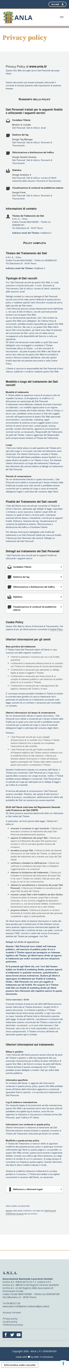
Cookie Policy (56, 629)
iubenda (9, 1210)
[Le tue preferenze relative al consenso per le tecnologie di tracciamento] (63, 1363)
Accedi (55, 4)
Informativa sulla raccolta (19, 1365)
